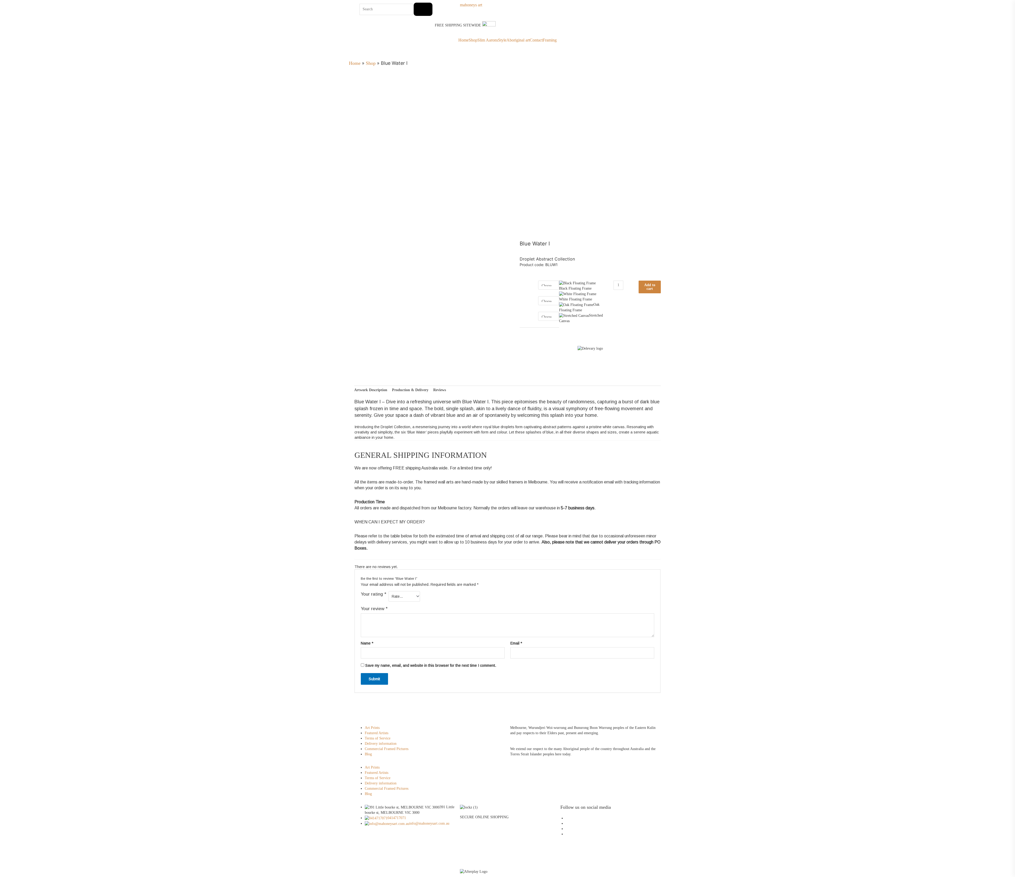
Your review (374, 608)
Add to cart (649, 287)
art (471, 5)
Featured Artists (376, 733)
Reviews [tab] (439, 390)
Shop (473, 40)
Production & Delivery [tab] (410, 390)
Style (502, 40)
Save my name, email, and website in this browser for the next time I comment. (430, 665)
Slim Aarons (487, 40)
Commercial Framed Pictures (386, 749)
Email (516, 643)
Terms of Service (377, 738)
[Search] (423, 9)
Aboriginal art (518, 40)
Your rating (373, 594)
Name (367, 643)
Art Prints (372, 728)
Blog (368, 754)
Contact (536, 40)
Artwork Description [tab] (370, 390)
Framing (550, 40)
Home (463, 40)
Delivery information (380, 744)
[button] (432, 762)
